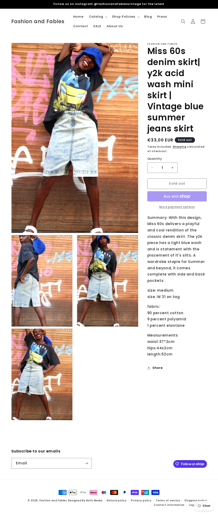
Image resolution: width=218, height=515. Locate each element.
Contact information (169, 505)
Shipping (179, 146)
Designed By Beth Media (85, 500)
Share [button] (157, 368)
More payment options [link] (177, 207)
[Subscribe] (86, 463)
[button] (97, 16)
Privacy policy (141, 500)
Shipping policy (195, 500)
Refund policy (117, 500)
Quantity (154, 159)
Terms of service (168, 500)
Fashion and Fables (53, 500)
